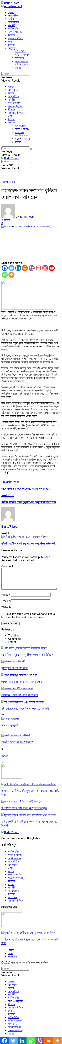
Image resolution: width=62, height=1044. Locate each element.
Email (5, 601)
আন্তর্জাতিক (13, 22)
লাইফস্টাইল (20, 51)
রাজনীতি (11, 25)
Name (5, 594)
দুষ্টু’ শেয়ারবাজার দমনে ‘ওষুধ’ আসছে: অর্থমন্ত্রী (25, 708)
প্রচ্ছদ (11, 12)
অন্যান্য (12, 48)
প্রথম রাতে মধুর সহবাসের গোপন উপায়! (22, 682)
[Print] (25, 268)
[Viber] (32, 268)
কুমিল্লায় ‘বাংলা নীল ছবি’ (14, 668)
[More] (11, 275)
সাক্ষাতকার (19, 58)
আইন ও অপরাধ (22, 54)
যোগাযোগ (12, 956)
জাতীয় (11, 18)
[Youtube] (52, 268)
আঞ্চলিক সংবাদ (21, 61)
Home (5, 181)
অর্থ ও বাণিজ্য (14, 28)
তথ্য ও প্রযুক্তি (15, 31)
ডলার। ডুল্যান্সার (10, 725)
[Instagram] (45, 268)
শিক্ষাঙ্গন (11, 45)
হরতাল (4, 756)
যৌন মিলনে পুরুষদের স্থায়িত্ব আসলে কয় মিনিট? (27, 655)
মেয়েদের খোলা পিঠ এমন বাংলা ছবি (19, 695)
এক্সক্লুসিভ (13, 15)
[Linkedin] (18, 268)
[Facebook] (5, 268)
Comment (7, 566)
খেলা (10, 41)
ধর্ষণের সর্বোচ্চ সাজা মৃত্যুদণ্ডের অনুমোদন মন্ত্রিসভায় (28, 543)
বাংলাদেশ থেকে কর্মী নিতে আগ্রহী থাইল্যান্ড (24, 808)
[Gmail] (38, 268)
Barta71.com (26, 216)
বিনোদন (11, 35)
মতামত (18, 67)
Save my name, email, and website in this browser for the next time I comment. (28, 615)
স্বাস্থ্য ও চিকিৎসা (15, 38)
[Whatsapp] (5, 275)
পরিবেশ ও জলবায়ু (22, 64)
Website (6, 607)
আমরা (10, 953)
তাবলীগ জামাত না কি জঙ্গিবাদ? (17, 742)
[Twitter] (11, 268)
